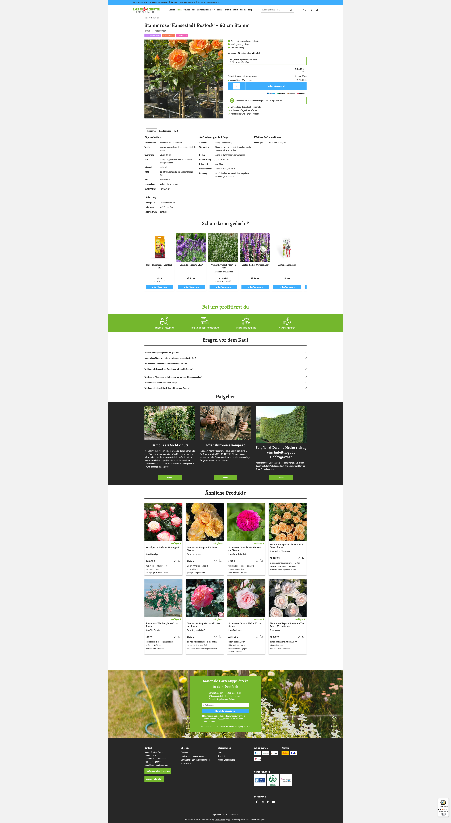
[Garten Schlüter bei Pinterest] (268, 801)
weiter (170, 477)
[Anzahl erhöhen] (242, 86)
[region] (183, 79)
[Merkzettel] (305, 10)
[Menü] (447, 799)
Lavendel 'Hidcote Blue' (191, 265)
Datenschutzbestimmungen (224, 716)
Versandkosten (220, 820)
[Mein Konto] (311, 10)
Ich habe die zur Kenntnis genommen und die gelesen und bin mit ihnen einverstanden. (224, 719)
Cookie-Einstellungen (226, 760)
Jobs (220, 752)
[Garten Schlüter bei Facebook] (257, 801)
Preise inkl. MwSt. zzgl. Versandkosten (242, 76)
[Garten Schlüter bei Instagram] (262, 801)
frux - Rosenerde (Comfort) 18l (159, 266)
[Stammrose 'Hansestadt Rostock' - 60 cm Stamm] (183, 79)
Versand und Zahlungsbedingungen (195, 760)
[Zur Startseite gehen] (146, 10)
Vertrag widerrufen (154, 779)
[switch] (443, 814)
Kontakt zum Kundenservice (209, 2)
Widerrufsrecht (187, 763)
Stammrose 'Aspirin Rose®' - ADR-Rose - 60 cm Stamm (287, 625)
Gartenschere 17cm (287, 265)
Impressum (216, 814)
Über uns (184, 752)
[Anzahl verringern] (230, 86)
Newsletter (222, 756)
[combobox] (274, 9)
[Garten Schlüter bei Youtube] (273, 801)
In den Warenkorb (276, 86)
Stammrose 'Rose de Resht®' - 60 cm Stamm (244, 549)
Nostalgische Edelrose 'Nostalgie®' (163, 547)
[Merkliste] (174, 560)
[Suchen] (291, 9)
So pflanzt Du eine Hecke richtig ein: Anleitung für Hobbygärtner (281, 452)
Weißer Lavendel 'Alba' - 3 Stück (223, 266)
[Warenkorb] (316, 10)
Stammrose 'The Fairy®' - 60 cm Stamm (162, 625)
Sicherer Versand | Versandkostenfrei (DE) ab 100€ (152, 2)
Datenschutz (234, 814)
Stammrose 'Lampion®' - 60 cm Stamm (202, 549)
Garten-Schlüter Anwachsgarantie (184, 2)
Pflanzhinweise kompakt (225, 445)
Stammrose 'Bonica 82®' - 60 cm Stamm (244, 625)
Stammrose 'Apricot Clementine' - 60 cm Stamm (286, 546)
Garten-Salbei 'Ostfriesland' (255, 265)
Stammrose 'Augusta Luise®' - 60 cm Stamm (203, 625)
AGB (221, 719)
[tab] (151, 131)
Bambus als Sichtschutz (170, 445)
